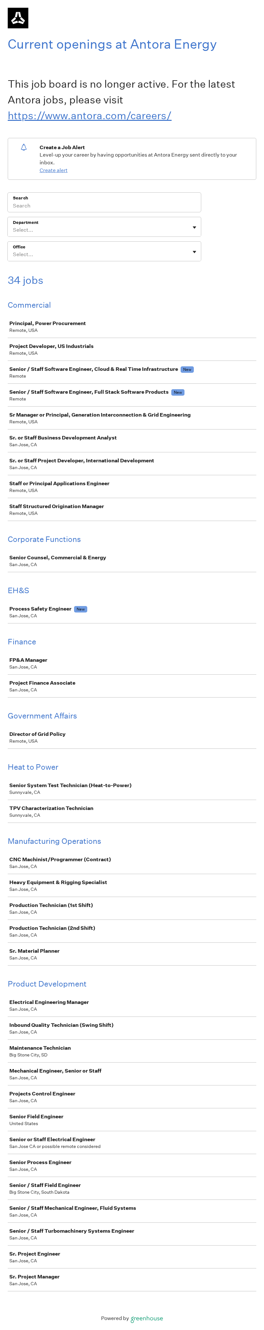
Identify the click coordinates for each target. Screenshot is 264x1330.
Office (19, 247)
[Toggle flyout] (194, 227)
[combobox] (13, 230)
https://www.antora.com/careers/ (90, 115)
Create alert (54, 170)
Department (25, 222)
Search (20, 198)
